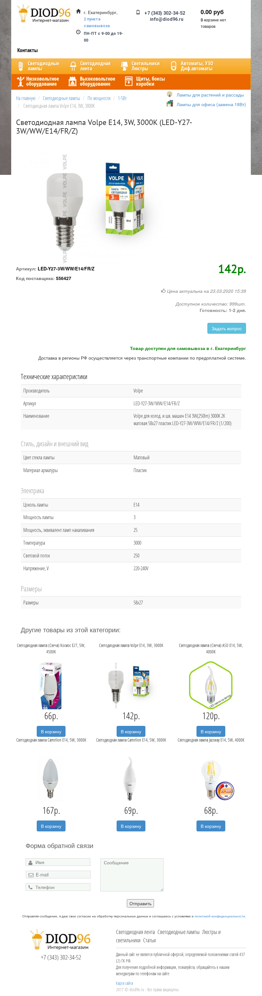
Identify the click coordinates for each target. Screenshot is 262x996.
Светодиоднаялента (95, 66)
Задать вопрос (227, 328)
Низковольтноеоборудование (42, 81)
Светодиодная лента (135, 932)
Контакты (27, 50)
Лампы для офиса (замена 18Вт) (211, 104)
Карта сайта (124, 983)
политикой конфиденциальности (220, 916)
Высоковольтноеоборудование (97, 81)
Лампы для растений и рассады (210, 94)
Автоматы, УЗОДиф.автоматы (197, 66)
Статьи (149, 940)
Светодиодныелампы (43, 66)
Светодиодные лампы (179, 932)
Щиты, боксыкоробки (150, 81)
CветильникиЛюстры (146, 66)
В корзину (51, 731)
